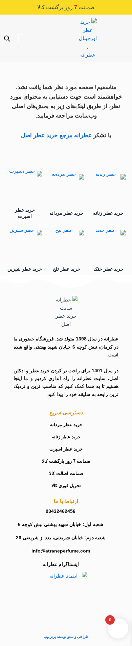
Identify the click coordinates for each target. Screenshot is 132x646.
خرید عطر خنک (108, 269)
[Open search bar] (7, 39)
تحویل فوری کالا (66, 485)
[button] (116, 23)
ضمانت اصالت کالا (66, 473)
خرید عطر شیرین (24, 269)
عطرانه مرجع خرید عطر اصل (56, 135)
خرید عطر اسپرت (66, 449)
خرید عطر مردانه (66, 213)
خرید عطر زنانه (108, 213)
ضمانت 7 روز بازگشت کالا (66, 461)
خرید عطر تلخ (66, 269)
